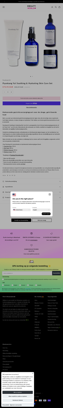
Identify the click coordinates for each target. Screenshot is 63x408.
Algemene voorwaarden (16, 405)
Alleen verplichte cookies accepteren (18, 396)
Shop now (46, 213)
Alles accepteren (18, 392)
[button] (50, 194)
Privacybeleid (5, 405)
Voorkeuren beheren (18, 400)
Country (14, 207)
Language (34, 207)
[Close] (33, 373)
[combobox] (17, 210)
